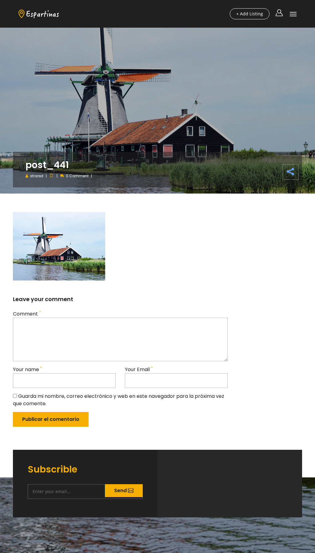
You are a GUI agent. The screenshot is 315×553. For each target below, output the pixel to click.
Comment (27, 313)
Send (121, 490)
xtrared (36, 175)
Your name (27, 369)
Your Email (139, 369)
